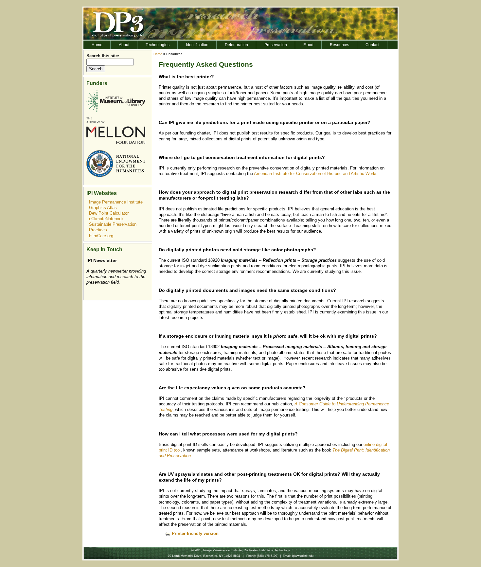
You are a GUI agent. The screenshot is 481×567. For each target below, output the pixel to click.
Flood (308, 45)
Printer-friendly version (195, 533)
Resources (339, 45)
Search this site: (102, 55)
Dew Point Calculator (109, 213)
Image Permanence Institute (116, 202)
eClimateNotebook (106, 218)
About (124, 45)
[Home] (240, 23)
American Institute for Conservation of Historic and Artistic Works (316, 173)
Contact (372, 45)
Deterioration (236, 45)
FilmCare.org (101, 235)
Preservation (275, 45)
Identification (197, 45)
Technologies (157, 45)
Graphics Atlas (103, 207)
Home (97, 45)
